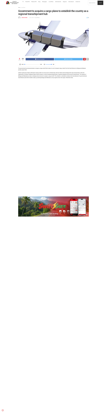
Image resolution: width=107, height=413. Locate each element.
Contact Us (78, 1)
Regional (65, 1)
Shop (39, 1)
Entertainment (58, 1)
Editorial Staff (24, 17)
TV (23, 1)
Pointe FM (27, 1)
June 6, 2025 (31, 17)
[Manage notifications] (3, 410)
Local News (51, 1)
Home (19, 7)
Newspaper (44, 1)
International (71, 1)
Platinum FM (33, 1)
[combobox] (92, 3)
